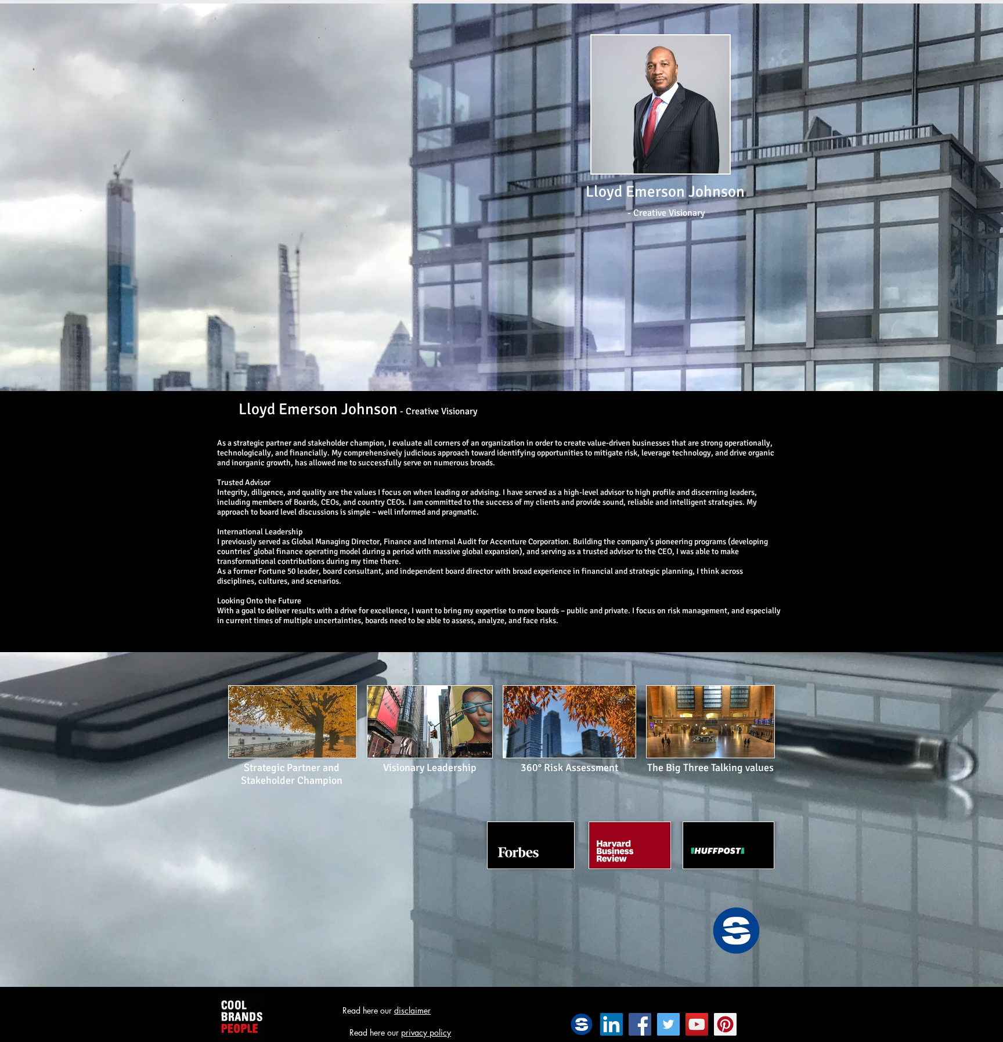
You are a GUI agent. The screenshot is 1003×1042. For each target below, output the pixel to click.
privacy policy (426, 1032)
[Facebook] (640, 1024)
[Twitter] (668, 1024)
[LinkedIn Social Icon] (611, 1024)
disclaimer (412, 1010)
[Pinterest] (725, 1024)
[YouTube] (696, 1024)
